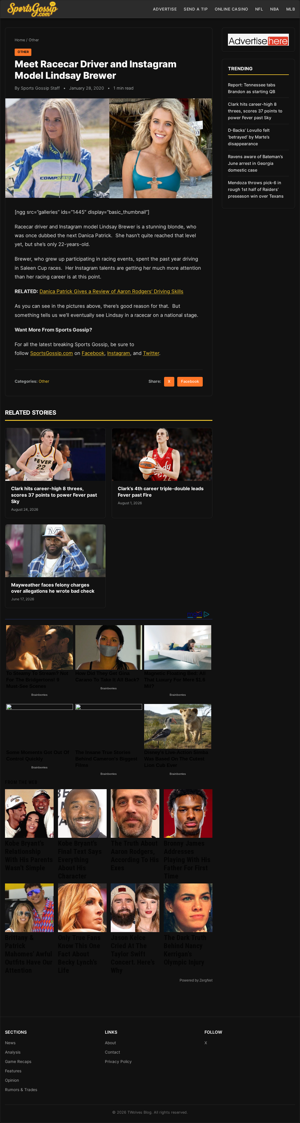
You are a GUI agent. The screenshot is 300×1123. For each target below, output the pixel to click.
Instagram (118, 353)
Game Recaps (18, 1061)
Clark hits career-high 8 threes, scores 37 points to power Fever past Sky (54, 495)
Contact (112, 1052)
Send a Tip (196, 9)
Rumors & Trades (21, 1089)
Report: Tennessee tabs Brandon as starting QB (251, 88)
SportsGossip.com (51, 353)
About (110, 1042)
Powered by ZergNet (196, 980)
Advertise (165, 9)
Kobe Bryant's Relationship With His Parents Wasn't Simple (29, 855)
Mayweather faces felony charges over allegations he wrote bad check (52, 588)
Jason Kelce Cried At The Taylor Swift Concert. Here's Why (133, 954)
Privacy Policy (118, 1061)
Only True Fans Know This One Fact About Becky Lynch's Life (79, 954)
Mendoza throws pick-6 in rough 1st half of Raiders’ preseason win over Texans (256, 189)
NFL (259, 9)
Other (34, 40)
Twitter (151, 353)
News (10, 1042)
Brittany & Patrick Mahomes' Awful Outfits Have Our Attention (28, 954)
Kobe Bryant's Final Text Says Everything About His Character (80, 859)
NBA (274, 9)
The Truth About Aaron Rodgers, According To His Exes (135, 855)
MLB (290, 9)
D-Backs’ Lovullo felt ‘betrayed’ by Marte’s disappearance (249, 137)
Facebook (93, 353)
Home (20, 40)
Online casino (231, 9)
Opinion (12, 1080)
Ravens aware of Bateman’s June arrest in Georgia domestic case (255, 163)
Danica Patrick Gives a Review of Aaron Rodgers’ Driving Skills (111, 291)
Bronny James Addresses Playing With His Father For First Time (187, 859)
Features (13, 1071)
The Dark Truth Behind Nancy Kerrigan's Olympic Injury (185, 950)
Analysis (13, 1052)
